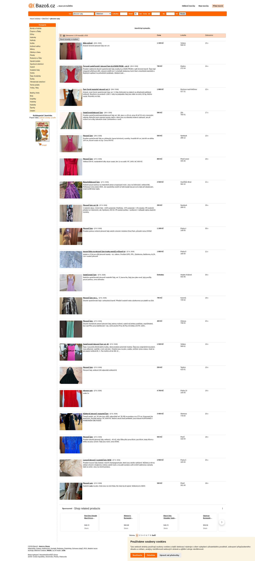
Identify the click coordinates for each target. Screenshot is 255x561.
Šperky (32, 108)
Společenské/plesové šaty (93, 113)
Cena (159, 35)
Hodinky (33, 102)
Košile (32, 43)
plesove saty (88, 391)
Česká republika (39, 557)
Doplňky (33, 99)
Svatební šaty (35, 70)
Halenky (33, 37)
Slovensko (49, 557)
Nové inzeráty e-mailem (69, 39)
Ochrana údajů (77, 548)
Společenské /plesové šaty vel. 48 (96, 344)
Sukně (32, 67)
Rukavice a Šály (36, 58)
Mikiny (32, 49)
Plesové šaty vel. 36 (90, 205)
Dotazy (38, 548)
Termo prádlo (35, 85)
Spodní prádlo (35, 61)
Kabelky (33, 105)
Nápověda (31, 548)
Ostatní (32, 111)
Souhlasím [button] (137, 555)
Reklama (60, 548)
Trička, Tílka (34, 88)
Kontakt (53, 548)
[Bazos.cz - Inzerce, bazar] (42, 7)
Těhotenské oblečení (37, 82)
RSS (85, 548)
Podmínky (67, 548)
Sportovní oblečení (37, 64)
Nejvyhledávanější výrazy (48, 555)
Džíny (32, 34)
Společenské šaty (90, 275)
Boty (31, 96)
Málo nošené (88, 43)
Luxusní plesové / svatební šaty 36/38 (97, 460)
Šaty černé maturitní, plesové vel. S (96, 89)
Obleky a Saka (35, 52)
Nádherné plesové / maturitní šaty (96, 414)
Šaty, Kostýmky (35, 76)
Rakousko (63, 557)
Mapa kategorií (33, 555)
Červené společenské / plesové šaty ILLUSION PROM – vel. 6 (106, 66)
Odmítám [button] (151, 555)
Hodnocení (46, 548)
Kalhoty (32, 40)
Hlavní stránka (35, 19)
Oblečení (45, 19)
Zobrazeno (209, 35)
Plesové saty (88, 483)
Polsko (56, 557)
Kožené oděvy (35, 46)
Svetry (32, 73)
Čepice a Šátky (35, 31)
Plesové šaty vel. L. (90, 298)
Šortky (32, 79)
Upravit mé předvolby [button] (169, 555)
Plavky (32, 55)
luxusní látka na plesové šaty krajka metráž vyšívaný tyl (104, 252)
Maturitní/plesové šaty (91, 182)
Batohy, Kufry (34, 93)
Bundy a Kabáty (35, 28)
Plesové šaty (88, 136)
